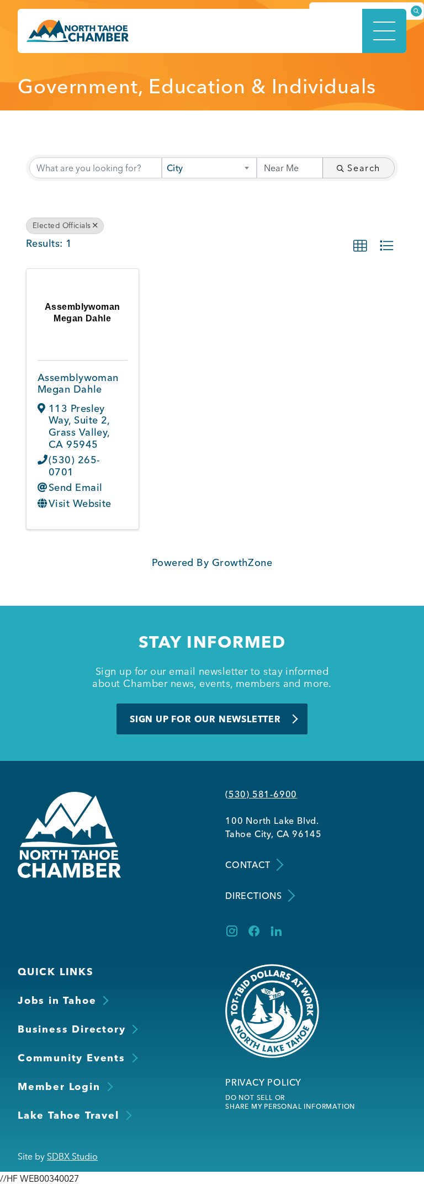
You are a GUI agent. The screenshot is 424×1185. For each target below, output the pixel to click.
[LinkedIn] (276, 931)
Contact (248, 864)
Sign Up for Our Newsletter (205, 718)
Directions (253, 895)
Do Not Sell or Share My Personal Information (290, 1101)
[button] (360, 245)
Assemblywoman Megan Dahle (78, 383)
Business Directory (71, 1029)
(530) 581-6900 (261, 794)
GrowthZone (242, 562)
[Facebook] (254, 931)
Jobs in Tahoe (57, 1000)
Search (363, 167)
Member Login (59, 1086)
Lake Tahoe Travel (68, 1115)
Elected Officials (62, 225)
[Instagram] (232, 931)
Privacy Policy (263, 1082)
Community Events (71, 1057)
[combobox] (209, 167)
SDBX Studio (72, 1156)
